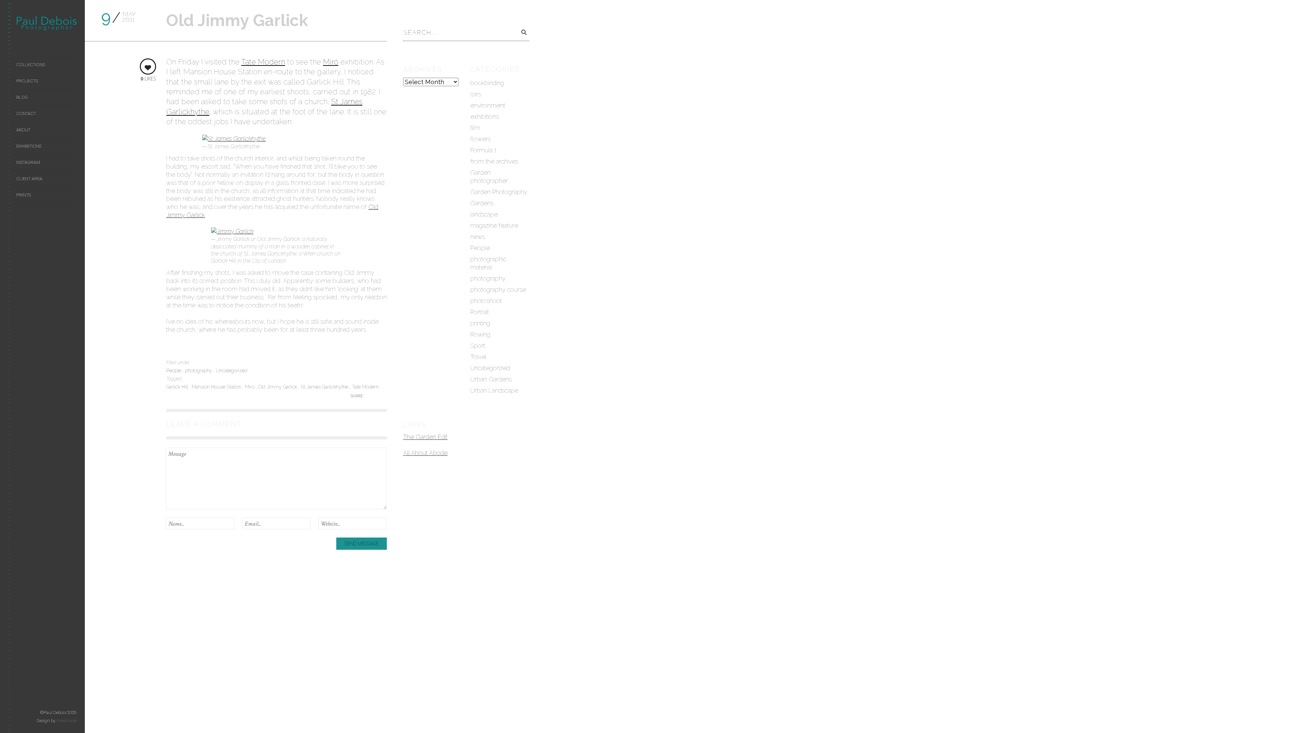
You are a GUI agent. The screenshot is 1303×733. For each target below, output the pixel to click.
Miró (330, 61)
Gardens (481, 203)
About (23, 129)
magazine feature (494, 225)
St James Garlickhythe (325, 387)
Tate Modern (263, 61)
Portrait (479, 312)
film (475, 127)
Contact (26, 113)
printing (480, 323)
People (174, 370)
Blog (22, 97)
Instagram (28, 162)
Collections (30, 64)
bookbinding (487, 83)
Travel (478, 356)
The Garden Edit (425, 436)
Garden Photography (498, 191)
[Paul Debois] (46, 24)
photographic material (488, 263)
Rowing (480, 334)
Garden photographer (489, 176)
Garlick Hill (177, 387)
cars (475, 94)
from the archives (494, 161)
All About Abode (425, 452)
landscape (484, 214)
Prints (23, 195)
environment (487, 105)
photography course (498, 289)
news (477, 236)
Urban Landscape (494, 390)
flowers (480, 139)
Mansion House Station (217, 387)
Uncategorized (231, 370)
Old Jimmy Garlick (278, 387)
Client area (29, 178)
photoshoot (486, 300)
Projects (27, 80)
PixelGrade (66, 720)
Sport (477, 345)
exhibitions (484, 116)
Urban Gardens (491, 379)
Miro (250, 387)
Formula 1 (483, 150)
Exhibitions (28, 146)
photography (199, 370)
